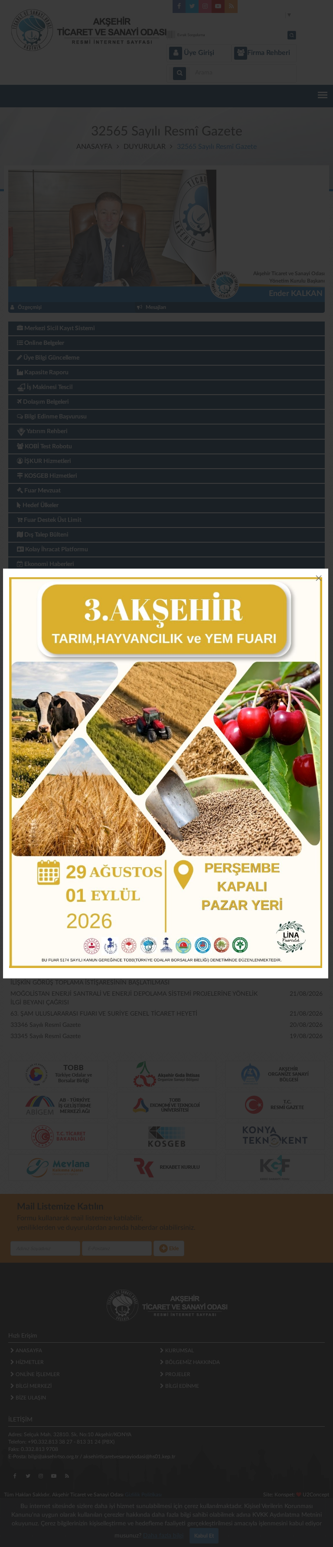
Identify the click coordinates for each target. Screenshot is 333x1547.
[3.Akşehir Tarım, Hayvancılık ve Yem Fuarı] (165, 772)
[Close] (318, 578)
